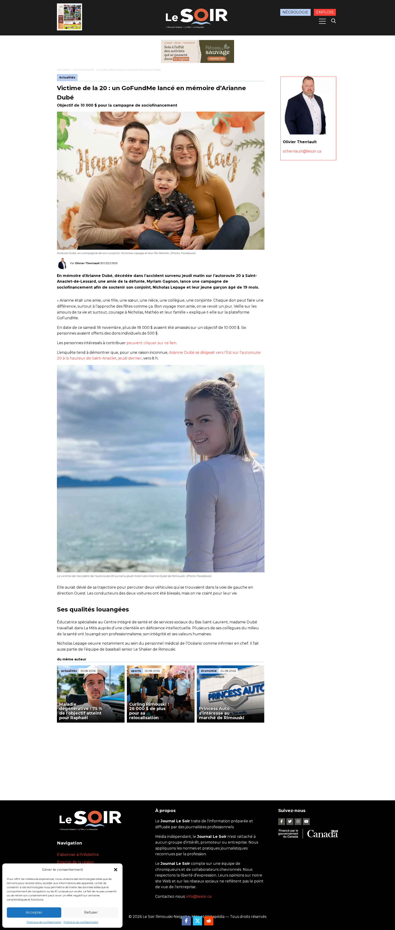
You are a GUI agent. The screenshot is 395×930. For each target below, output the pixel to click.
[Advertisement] (160, 757)
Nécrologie (295, 12)
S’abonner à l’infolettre (78, 854)
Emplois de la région (75, 862)
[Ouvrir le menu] (322, 21)
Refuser (91, 912)
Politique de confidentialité (44, 922)
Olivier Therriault (87, 263)
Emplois (325, 12)
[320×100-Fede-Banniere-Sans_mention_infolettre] (197, 51)
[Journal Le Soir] (197, 17)
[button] (115, 869)
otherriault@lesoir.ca (302, 151)
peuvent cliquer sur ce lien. (152, 343)
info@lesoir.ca (198, 896)
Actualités (63, 69)
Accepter (34, 912)
